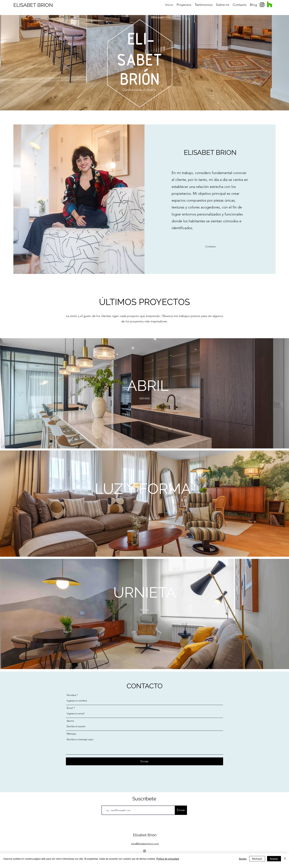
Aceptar (274, 858)
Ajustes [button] (243, 858)
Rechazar (257, 858)
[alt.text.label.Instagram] (262, 5)
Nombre (71, 695)
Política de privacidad (167, 858)
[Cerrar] (285, 858)
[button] (210, 246)
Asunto (70, 721)
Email (70, 708)
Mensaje (71, 733)
